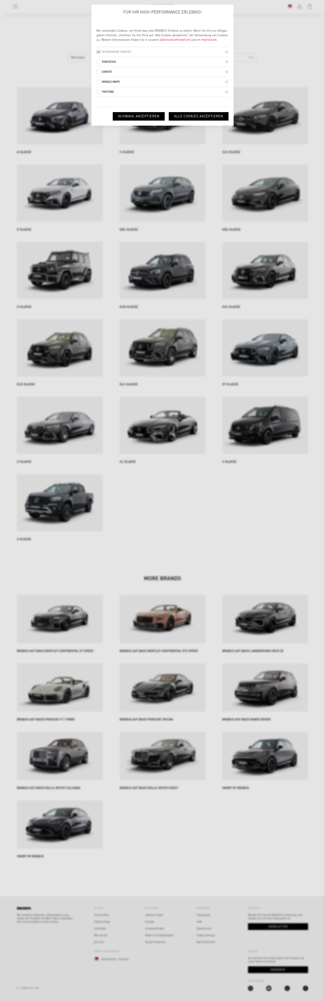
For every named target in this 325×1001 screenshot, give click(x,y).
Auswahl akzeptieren (138, 116)
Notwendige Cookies (116, 52)
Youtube (108, 92)
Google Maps (111, 82)
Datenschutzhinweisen (175, 39)
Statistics (109, 62)
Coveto (107, 72)
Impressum (209, 39)
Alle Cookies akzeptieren (198, 116)
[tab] (162, 52)
